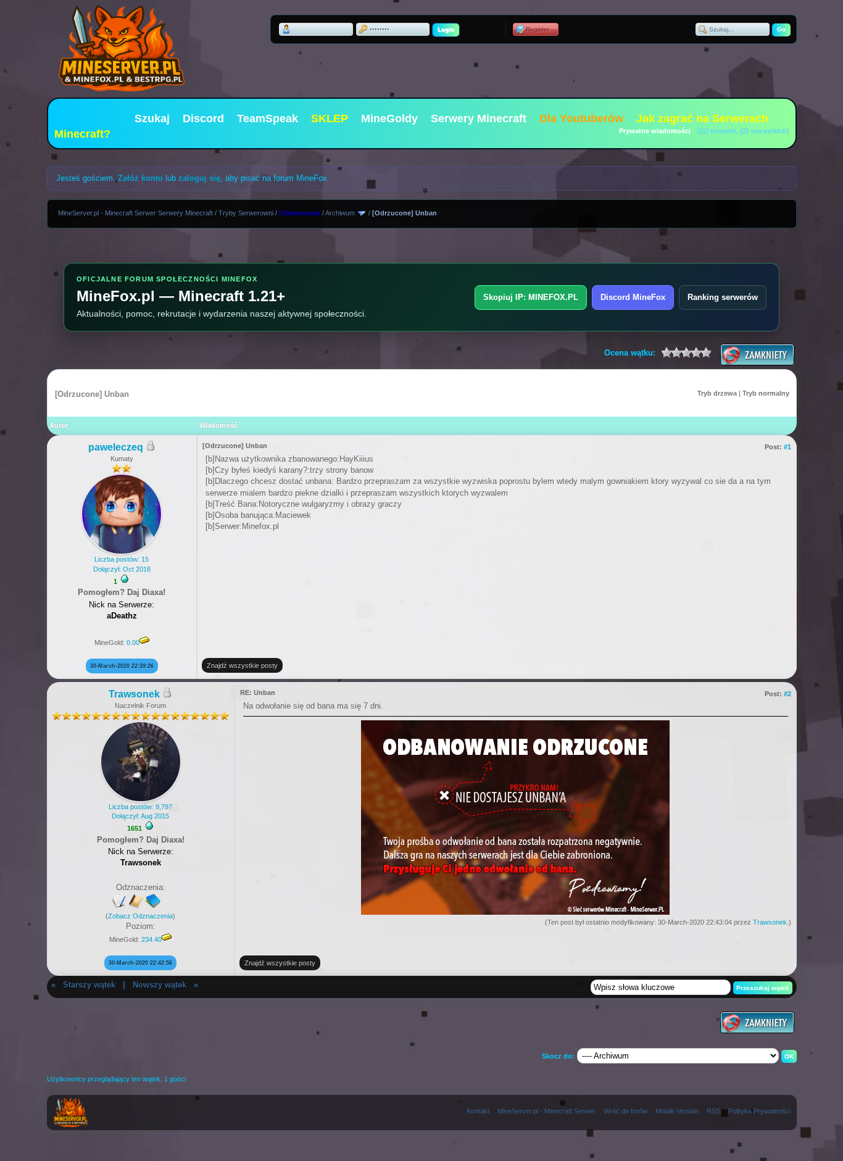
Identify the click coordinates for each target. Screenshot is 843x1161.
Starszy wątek (89, 984)
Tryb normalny (765, 393)
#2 (787, 693)
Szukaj (152, 118)
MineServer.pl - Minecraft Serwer (546, 1111)
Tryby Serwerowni (245, 213)
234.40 (151, 939)
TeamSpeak (267, 118)
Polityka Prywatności (759, 1111)
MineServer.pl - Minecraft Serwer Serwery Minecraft (135, 213)
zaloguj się (199, 178)
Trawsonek (134, 694)
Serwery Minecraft (478, 118)
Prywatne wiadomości (655, 131)
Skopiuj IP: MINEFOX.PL (530, 297)
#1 (787, 447)
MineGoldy (389, 118)
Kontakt (478, 1111)
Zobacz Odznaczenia (140, 916)
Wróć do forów (625, 1111)
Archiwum (340, 213)
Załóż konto (140, 178)
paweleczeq (115, 447)
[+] (125, 579)
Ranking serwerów (722, 297)
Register (537, 29)
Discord (203, 118)
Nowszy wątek (159, 984)
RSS (713, 1111)
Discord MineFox (632, 297)
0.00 (133, 642)
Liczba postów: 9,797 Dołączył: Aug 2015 (140, 811)
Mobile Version (677, 1111)
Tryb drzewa (717, 393)
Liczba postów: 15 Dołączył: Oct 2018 (122, 564)
